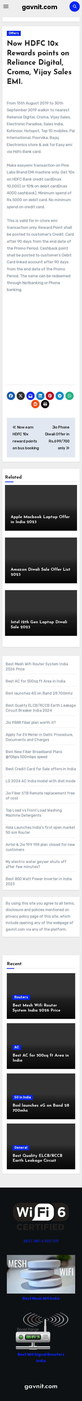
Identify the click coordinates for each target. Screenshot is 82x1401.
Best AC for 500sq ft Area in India (36, 681)
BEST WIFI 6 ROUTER (41, 1241)
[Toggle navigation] (6, 6)
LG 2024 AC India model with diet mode (40, 781)
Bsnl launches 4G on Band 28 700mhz (39, 693)
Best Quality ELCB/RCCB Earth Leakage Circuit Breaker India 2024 (37, 1161)
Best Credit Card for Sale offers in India (41, 769)
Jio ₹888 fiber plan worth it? (31, 722)
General (20, 1148)
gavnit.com (39, 7)
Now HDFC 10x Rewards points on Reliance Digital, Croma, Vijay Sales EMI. (39, 62)
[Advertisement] (41, 341)
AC (16, 1047)
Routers (21, 997)
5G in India (22, 1097)
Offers (14, 33)
